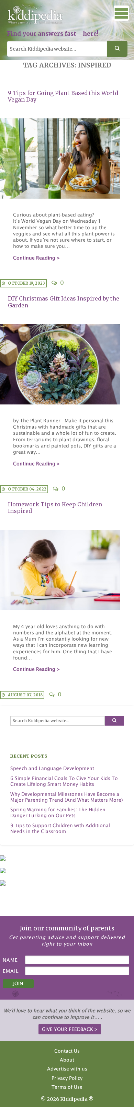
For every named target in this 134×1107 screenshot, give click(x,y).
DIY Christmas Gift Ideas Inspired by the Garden (63, 301)
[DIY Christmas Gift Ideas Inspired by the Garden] (65, 364)
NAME (10, 960)
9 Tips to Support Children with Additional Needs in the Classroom (60, 828)
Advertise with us (67, 1069)
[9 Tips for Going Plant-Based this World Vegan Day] (65, 158)
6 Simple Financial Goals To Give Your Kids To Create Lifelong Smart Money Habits (64, 781)
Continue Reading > (36, 258)
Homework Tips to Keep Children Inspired (55, 507)
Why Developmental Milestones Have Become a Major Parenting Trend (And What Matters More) (66, 797)
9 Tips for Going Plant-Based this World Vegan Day (63, 96)
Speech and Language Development (52, 768)
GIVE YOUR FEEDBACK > (70, 1029)
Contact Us (67, 1051)
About (67, 1060)
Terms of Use (67, 1087)
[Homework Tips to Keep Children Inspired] (65, 570)
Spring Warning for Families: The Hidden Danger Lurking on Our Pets (57, 812)
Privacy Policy (67, 1078)
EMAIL (11, 971)
